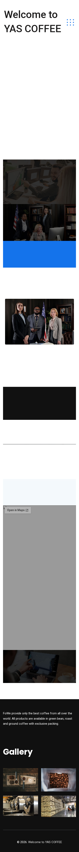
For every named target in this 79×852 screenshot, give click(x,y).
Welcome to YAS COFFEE (32, 22)
